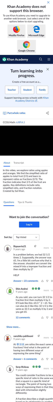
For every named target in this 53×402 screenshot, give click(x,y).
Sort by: (8, 237)
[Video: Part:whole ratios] (26, 141)
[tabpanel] (26, 180)
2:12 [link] (21, 344)
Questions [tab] (9, 202)
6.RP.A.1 (20, 122)
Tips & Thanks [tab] (25, 202)
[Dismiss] (48, 2)
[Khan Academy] (14, 59)
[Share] (47, 113)
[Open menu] (49, 59)
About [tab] (7, 163)
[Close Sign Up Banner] (48, 69)
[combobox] (26, 237)
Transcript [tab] (19, 163)
